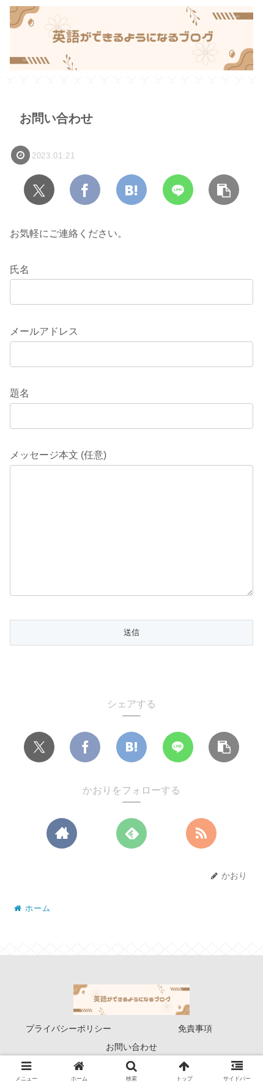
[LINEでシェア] (178, 189)
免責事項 (195, 1028)
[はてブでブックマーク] (131, 189)
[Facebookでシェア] (85, 189)
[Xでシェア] (39, 189)
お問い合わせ (131, 1047)
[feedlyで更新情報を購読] (131, 833)
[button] (224, 189)
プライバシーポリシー (68, 1028)
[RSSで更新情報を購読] (201, 833)
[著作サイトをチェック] (61, 833)
